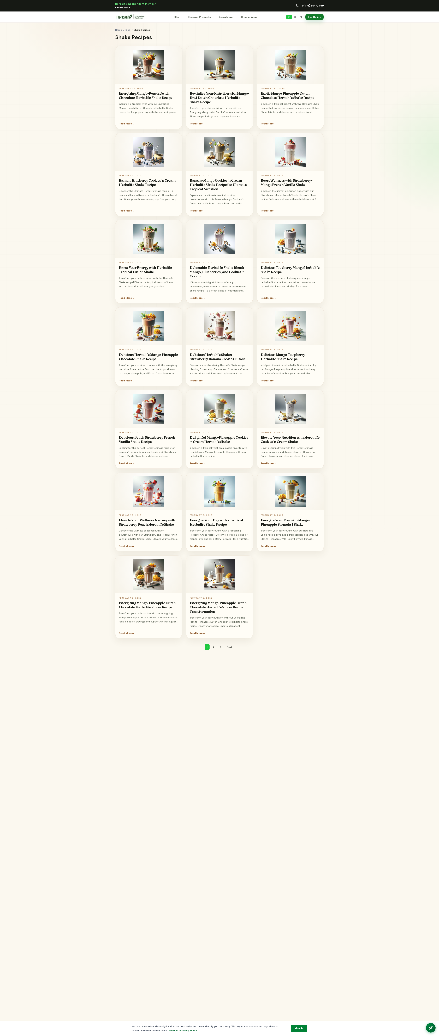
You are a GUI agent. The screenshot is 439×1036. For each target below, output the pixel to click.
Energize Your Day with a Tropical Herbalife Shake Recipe (216, 522)
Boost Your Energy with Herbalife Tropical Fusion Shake (145, 269)
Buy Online (314, 17)
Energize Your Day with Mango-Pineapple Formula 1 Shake (285, 522)
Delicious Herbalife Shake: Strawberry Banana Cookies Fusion (217, 356)
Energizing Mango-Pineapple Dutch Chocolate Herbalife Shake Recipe (147, 605)
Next (229, 647)
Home (118, 29)
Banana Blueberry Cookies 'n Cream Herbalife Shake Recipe (147, 182)
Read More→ (126, 123)
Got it (299, 1028)
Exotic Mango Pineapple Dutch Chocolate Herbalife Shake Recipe (287, 95)
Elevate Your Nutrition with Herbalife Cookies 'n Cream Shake (290, 439)
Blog (177, 17)
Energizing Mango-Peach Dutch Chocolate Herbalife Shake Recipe (146, 95)
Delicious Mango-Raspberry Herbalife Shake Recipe (283, 356)
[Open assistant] (431, 1028)
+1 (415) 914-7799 (312, 5)
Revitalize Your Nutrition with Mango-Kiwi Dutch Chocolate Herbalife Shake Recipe (219, 97)
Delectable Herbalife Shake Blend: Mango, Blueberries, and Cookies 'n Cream (217, 271)
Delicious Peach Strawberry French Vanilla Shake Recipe (147, 439)
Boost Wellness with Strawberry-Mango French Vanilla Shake (286, 182)
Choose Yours (249, 17)
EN (289, 17)
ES (295, 17)
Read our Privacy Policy (183, 1030)
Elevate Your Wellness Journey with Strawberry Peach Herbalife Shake (147, 522)
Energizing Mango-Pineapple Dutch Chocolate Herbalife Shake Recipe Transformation (218, 607)
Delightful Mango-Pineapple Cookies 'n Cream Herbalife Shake (219, 439)
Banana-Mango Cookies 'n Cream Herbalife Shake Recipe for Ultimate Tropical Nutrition (218, 184)
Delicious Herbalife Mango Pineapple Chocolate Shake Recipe (148, 356)
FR (301, 17)
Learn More (226, 17)
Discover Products (199, 17)
